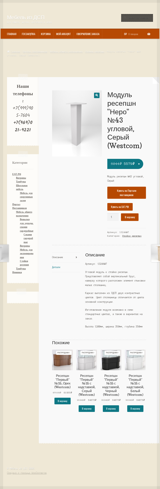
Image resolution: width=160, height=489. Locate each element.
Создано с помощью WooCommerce (27, 472)
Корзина (46, 34)
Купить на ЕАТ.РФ (120, 207)
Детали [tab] (56, 267)
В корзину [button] (62, 401)
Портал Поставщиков (35, 51)
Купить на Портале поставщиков (126, 193)
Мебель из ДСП (25, 17)
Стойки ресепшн (94, 51)
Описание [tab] (57, 257)
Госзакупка (28, 34)
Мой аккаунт (63, 34)
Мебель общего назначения (66, 51)
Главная (11, 34)
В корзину (130, 217)
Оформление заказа (88, 34)
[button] (96, 95)
